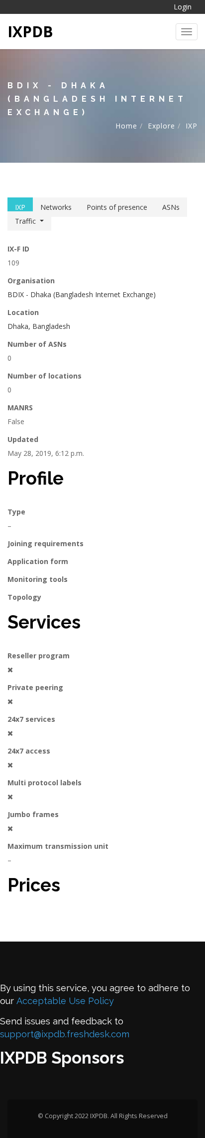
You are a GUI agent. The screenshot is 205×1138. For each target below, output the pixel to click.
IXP (192, 125)
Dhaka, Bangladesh (38, 326)
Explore (161, 125)
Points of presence (117, 207)
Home (126, 125)
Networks (56, 207)
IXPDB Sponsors (62, 1058)
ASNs (171, 207)
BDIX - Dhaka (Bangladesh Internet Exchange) (81, 294)
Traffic (25, 221)
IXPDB (30, 31)
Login (183, 6)
